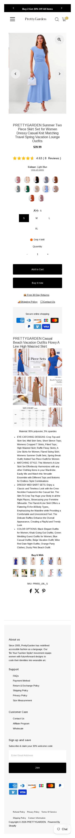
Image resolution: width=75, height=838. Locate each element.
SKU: (29, 583)
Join (37, 767)
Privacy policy (33, 812)
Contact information (36, 818)
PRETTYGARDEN (36, 822)
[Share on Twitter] (37, 592)
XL (36, 228)
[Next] (61, 8)
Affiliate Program (21, 723)
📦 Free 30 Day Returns (36, 295)
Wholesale (18, 728)
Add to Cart (37, 269)
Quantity (37, 246)
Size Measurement (22, 700)
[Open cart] (64, 19)
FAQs (16, 676)
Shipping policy (19, 818)
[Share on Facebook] (31, 592)
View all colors (37, 170)
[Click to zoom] (59, 39)
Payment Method (21, 680)
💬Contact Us (47, 302)
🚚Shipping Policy (28, 302)
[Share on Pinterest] (43, 592)
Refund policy (19, 812)
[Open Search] (57, 19)
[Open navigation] (12, 19)
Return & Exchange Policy (26, 685)
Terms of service (49, 812)
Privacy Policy (20, 695)
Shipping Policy (20, 690)
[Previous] (13, 8)
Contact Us (18, 718)
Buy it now (37, 283)
